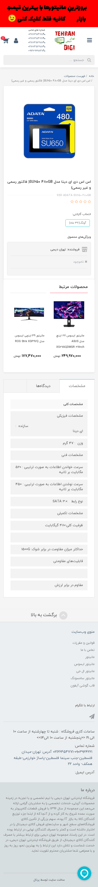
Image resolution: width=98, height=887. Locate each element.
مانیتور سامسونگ (83, 678)
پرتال (36, 880)
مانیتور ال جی (85, 671)
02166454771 (35, 38)
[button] (8, 41)
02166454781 (35, 34)
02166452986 (35, 42)
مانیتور (90, 657)
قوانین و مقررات (83, 643)
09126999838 (35, 50)
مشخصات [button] (77, 386)
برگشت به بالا (44, 615)
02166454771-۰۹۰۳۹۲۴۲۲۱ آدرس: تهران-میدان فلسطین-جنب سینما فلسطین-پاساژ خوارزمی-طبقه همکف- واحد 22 (53, 758)
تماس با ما (88, 650)
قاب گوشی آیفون (82, 685)
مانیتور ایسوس (84, 664)
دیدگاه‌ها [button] (43, 386)
